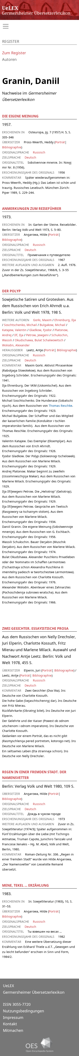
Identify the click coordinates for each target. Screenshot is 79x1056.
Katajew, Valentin (14, 330)
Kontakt (10, 1023)
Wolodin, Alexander (16, 345)
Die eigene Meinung (20, 116)
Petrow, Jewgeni (37, 335)
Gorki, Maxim (42, 320)
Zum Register (14, 52)
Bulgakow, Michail (52, 325)
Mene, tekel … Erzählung (25, 885)
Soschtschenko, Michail (20, 325)
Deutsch (30, 157)
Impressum (13, 1017)
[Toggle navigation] (39, 26)
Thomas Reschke (60, 406)
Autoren (9, 59)
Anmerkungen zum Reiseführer (31, 208)
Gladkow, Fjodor (40, 330)
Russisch (39, 152)
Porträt (60, 142)
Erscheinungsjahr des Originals (53, 375)
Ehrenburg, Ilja (65, 320)
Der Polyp (11, 291)
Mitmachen (13, 1030)
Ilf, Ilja (18, 335)
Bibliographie (11, 147)
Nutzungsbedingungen (23, 1010)
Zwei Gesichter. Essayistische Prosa (35, 628)
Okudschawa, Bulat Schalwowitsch (39, 340)
